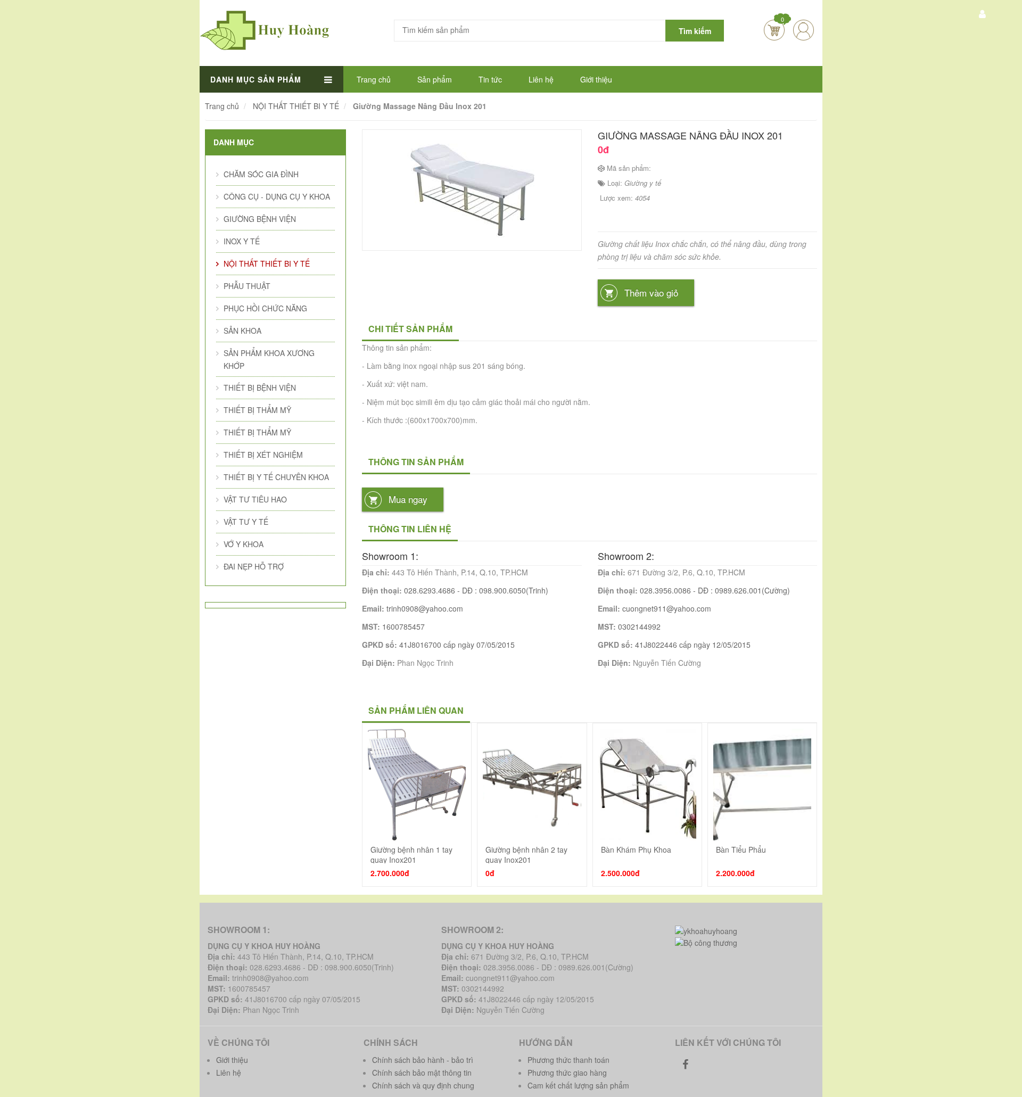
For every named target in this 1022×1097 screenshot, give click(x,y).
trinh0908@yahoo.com (424, 608)
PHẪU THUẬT (247, 286)
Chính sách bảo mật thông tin (422, 1072)
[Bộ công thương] (706, 941)
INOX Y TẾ (242, 241)
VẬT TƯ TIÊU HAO (255, 499)
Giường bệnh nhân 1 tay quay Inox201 (411, 854)
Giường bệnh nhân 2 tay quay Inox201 (526, 854)
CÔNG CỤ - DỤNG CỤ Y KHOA (277, 196)
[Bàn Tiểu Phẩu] (762, 784)
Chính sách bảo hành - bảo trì (422, 1059)
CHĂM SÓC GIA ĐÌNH (261, 174)
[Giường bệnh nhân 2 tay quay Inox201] (532, 784)
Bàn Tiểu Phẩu (741, 849)
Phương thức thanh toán (568, 1059)
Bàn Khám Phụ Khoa (636, 849)
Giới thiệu (596, 79)
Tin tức (490, 79)
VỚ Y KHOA (243, 544)
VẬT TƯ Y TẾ (246, 521)
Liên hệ (541, 79)
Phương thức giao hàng (567, 1072)
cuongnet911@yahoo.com (666, 608)
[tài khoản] (982, 13)
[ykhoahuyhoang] (706, 929)
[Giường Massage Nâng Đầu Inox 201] (472, 189)
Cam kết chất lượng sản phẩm (578, 1085)
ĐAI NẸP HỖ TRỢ (254, 566)
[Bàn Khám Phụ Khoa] (647, 784)
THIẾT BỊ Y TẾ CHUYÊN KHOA (276, 477)
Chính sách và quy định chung (423, 1085)
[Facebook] (685, 1064)
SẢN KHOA (242, 330)
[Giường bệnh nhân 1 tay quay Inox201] (417, 784)
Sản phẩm (434, 79)
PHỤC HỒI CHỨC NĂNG (265, 308)
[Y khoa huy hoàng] (265, 29)
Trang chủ (374, 79)
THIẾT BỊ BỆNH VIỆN (260, 387)
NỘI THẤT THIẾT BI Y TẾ (267, 263)
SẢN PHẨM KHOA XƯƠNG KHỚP (269, 359)
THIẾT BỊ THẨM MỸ (257, 410)
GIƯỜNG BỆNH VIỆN (260, 218)
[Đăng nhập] (803, 30)
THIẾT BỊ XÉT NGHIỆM (263, 454)
